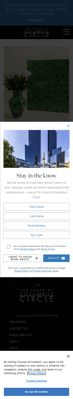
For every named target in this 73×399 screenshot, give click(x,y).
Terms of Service (43, 271)
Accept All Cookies (36, 391)
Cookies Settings (36, 380)
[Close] (68, 356)
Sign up (53, 258)
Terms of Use (47, 249)
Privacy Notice (27, 249)
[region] (36, 375)
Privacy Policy (21, 271)
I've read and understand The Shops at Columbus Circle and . (39, 248)
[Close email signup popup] (68, 125)
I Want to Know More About (20, 258)
